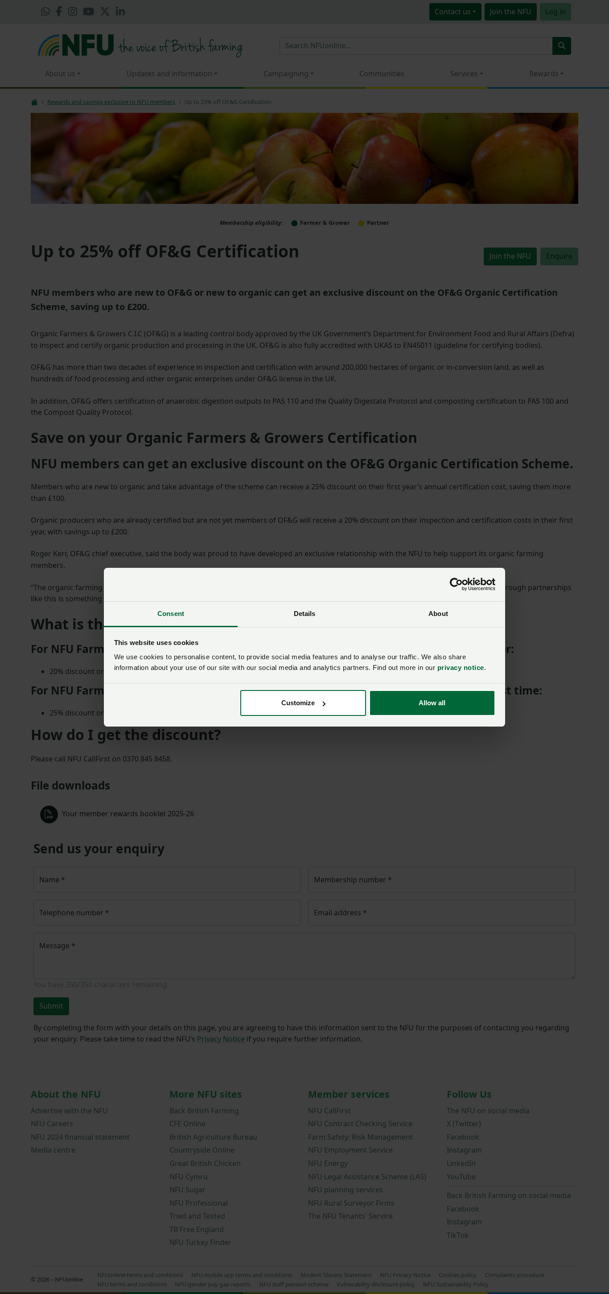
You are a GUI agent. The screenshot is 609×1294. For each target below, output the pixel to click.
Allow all (432, 703)
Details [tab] (305, 613)
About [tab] (438, 613)
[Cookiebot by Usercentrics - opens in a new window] (456, 584)
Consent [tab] (170, 613)
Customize (298, 703)
